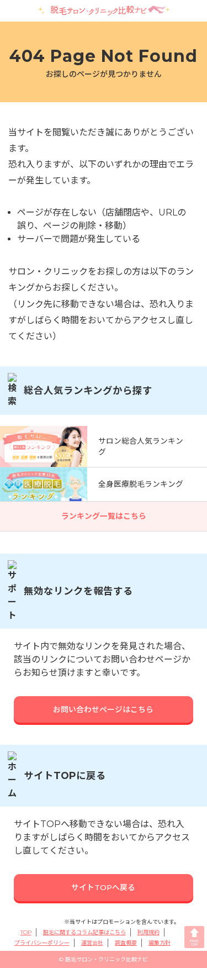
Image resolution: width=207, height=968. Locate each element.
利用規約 (148, 932)
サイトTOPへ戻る (103, 887)
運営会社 (92, 942)
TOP (25, 932)
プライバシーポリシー (42, 942)
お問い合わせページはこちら (103, 709)
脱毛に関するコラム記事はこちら (84, 932)
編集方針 (159, 942)
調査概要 (126, 942)
